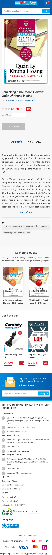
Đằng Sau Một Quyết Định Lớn (37, 356)
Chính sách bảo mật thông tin (13, 485)
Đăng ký (44, 393)
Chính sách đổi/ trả (9, 497)
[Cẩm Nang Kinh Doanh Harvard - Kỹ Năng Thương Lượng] (39, 282)
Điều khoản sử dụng (9, 481)
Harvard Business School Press (21, 100)
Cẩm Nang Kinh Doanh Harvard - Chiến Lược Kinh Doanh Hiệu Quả (13, 301)
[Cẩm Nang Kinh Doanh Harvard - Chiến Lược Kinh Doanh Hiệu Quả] (13, 282)
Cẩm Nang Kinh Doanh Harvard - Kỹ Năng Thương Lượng (38, 301)
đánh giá (34, 142)
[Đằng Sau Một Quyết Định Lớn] (38, 336)
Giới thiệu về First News (11, 489)
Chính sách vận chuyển (10, 501)
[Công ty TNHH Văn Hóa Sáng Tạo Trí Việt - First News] (26, 3)
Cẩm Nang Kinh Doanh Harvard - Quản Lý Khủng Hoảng (26, 227)
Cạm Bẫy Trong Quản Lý (13, 356)
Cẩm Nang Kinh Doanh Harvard (16, 232)
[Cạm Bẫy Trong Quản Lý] (14, 336)
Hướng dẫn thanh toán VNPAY (13, 505)
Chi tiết (16, 142)
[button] (50, 285)
